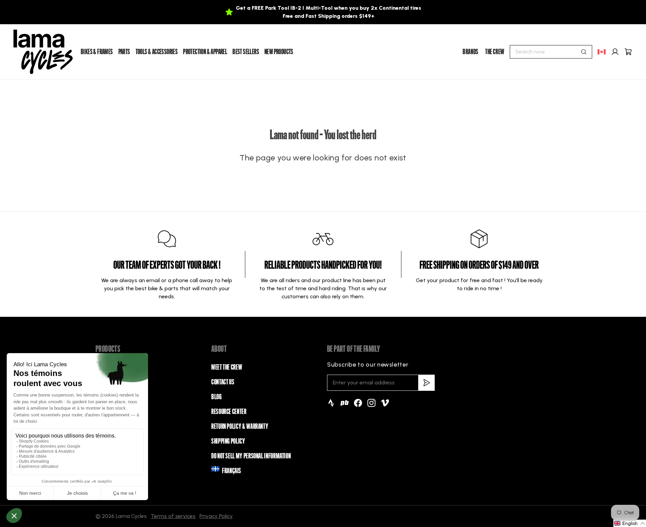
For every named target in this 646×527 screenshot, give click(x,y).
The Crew (494, 52)
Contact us (222, 382)
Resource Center (229, 412)
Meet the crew (226, 367)
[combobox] (551, 52)
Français (231, 471)
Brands (470, 52)
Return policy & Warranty (239, 426)
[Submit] (583, 52)
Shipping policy (228, 441)
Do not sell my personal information (251, 456)
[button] (629, 523)
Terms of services (173, 516)
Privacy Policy (216, 516)
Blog (216, 397)
